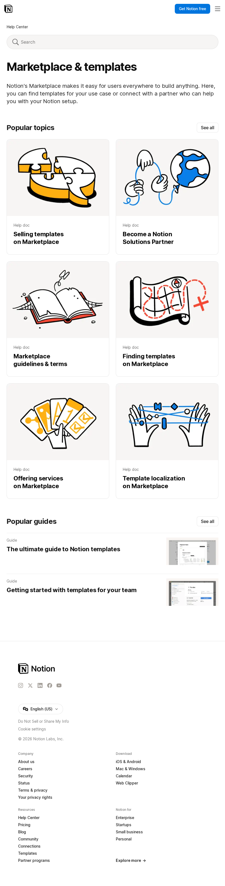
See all (207, 127)
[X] (30, 686)
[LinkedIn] (40, 685)
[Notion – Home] (8, 8)
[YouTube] (59, 685)
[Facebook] (49, 685)
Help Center (17, 26)
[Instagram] (20, 685)
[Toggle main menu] (218, 9)
